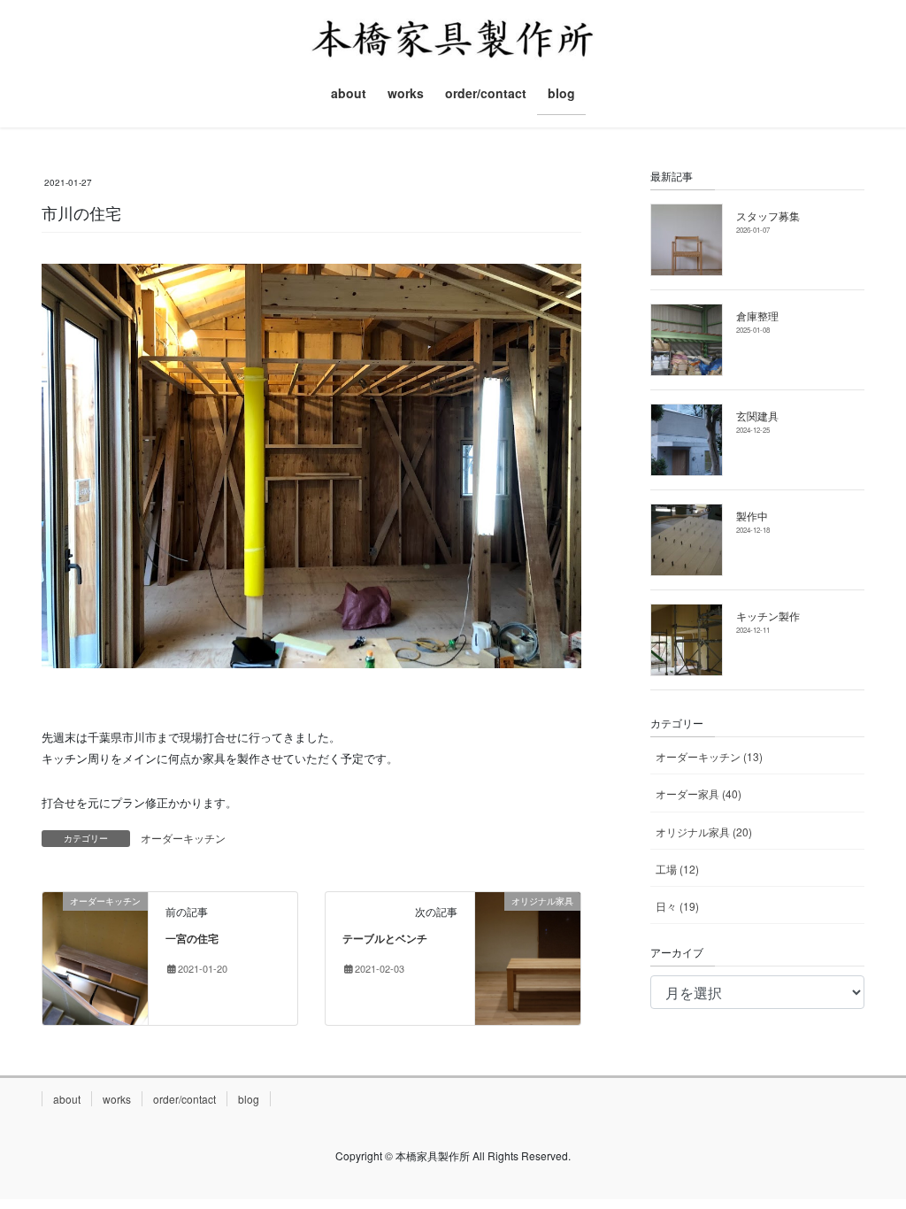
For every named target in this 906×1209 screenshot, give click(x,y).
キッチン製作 (768, 615)
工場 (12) (677, 868)
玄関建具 (757, 415)
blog (248, 1098)
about (67, 1098)
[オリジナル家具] (527, 956)
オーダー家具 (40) (698, 793)
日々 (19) (677, 905)
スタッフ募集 (768, 215)
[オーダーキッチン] (95, 956)
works (117, 1098)
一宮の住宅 (192, 938)
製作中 (752, 515)
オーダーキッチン (183, 837)
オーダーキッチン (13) (709, 756)
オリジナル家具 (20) (704, 831)
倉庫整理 (757, 315)
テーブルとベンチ (384, 938)
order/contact (184, 1098)
